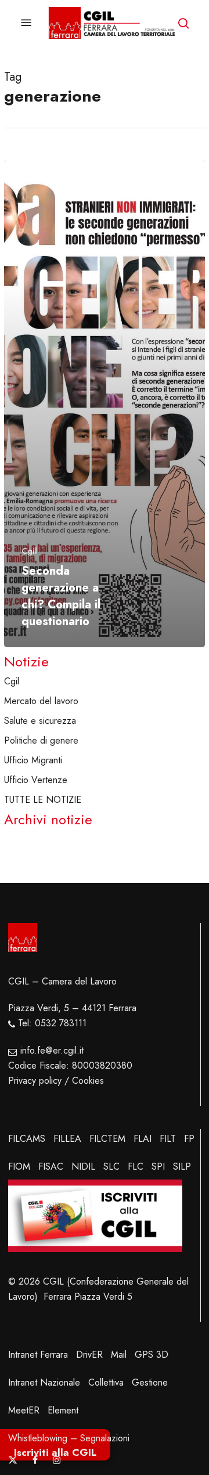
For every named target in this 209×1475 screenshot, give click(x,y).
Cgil (29, 551)
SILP (182, 1166)
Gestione (150, 1382)
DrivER (89, 1354)
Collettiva (106, 1382)
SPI (158, 1166)
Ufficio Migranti (33, 760)
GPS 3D (151, 1354)
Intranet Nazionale (44, 1382)
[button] (26, 23)
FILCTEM (107, 1138)
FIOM (19, 1166)
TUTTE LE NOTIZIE (42, 799)
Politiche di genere (41, 740)
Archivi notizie (48, 819)
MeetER (23, 1410)
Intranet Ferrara (38, 1354)
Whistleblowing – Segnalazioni (68, 1438)
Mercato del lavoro (41, 701)
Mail (119, 1354)
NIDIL (83, 1166)
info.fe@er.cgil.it (52, 1050)
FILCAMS (26, 1138)
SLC (111, 1166)
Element (63, 1410)
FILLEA (67, 1138)
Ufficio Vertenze (35, 780)
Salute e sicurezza (40, 720)
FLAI (143, 1138)
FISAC (50, 1166)
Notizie (26, 661)
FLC (135, 1166)
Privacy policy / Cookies (56, 1080)
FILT (168, 1138)
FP (189, 1138)
